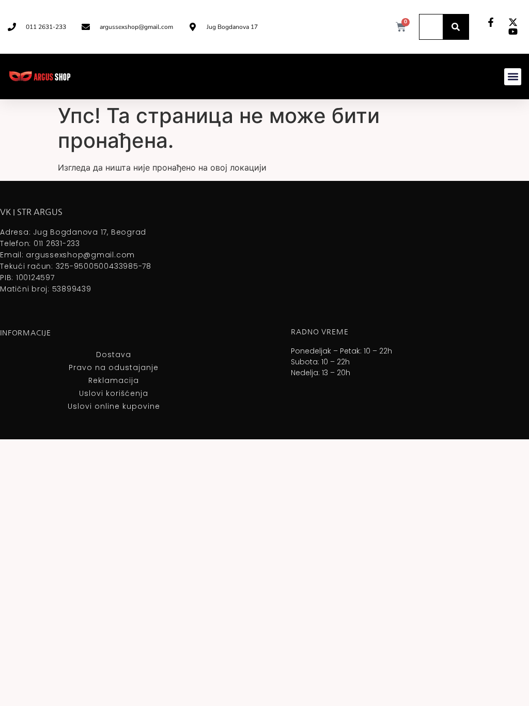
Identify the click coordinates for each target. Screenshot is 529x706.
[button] (512, 76)
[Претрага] (456, 26)
